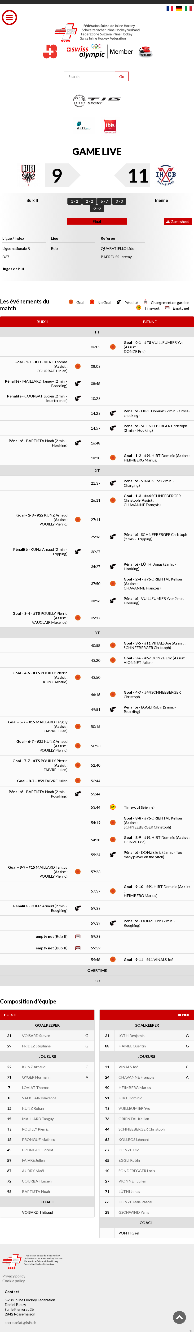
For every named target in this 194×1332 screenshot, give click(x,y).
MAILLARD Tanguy (38, 1118)
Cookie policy (13, 1280)
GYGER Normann (36, 1077)
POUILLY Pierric (35, 1129)
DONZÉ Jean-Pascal (135, 1202)
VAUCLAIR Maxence (39, 1098)
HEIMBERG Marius (135, 1087)
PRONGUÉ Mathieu (38, 1139)
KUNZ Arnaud (33, 1066)
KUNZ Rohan (33, 1108)
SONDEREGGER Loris (137, 1170)
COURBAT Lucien (37, 1181)
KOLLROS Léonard (134, 1139)
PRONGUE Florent (37, 1150)
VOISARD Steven (36, 1035)
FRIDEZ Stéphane (36, 1046)
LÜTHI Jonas (129, 1191)
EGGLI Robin (129, 1160)
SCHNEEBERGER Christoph (142, 1129)
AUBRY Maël (33, 1170)
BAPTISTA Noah (36, 1191)
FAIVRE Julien (33, 1160)
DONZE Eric (129, 1150)
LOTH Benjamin (132, 1035)
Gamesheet (179, 221)
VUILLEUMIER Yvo (134, 1108)
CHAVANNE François (136, 1077)
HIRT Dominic (130, 1098)
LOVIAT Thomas (35, 1087)
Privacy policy (13, 1276)
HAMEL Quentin (132, 1046)
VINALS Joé (128, 1066)
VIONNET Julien (132, 1181)
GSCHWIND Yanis (134, 1212)
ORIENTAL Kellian (134, 1118)
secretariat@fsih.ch (20, 1322)
